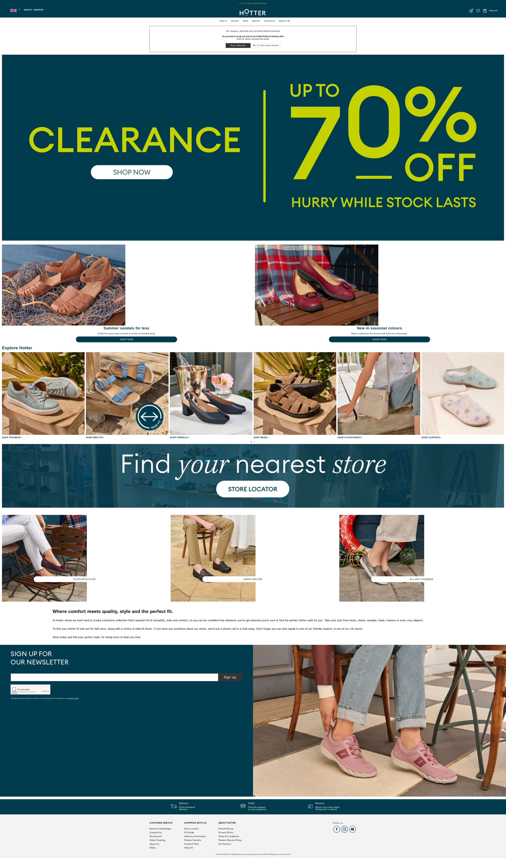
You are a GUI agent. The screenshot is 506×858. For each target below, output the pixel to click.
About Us (154, 844)
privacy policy (73, 698)
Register (38, 10)
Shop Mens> (177, 437)
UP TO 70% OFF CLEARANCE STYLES (253, 3)
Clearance (269, 21)
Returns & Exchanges (160, 829)
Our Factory (224, 844)
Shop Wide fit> (11, 437)
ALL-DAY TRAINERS (421, 579)
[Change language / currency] (15, 11)
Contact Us (156, 833)
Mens (245, 21)
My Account (156, 836)
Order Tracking (157, 840)
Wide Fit (188, 848)
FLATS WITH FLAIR (84, 579)
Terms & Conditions (228, 836)
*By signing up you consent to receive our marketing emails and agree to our (45, 698)
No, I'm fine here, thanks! (266, 45)
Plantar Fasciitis (192, 840)
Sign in (28, 10)
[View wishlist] (478, 10)
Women (235, 21)
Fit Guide (189, 833)
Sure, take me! (238, 45)
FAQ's (152, 848)
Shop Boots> (429, 437)
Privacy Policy (225, 833)
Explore (256, 21)
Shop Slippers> (347, 437)
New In (223, 21)
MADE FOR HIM (253, 579)
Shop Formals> (95, 437)
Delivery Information (195, 836)
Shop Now (126, 339)
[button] (251, 441)
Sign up (230, 677)
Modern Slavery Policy (230, 840)
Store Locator (191, 829)
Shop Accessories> (266, 437)
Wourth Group (225, 829)
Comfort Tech (191, 844)
